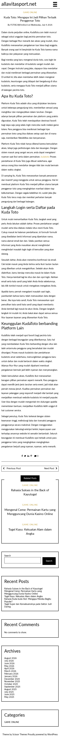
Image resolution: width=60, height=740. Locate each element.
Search (7, 556)
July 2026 (9, 661)
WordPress (52, 735)
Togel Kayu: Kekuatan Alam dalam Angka (23, 596)
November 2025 (12, 682)
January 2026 (10, 676)
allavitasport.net (18, 4)
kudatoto (45, 157)
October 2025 (11, 684)
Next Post (49, 468)
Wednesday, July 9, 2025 (41, 25)
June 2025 (9, 694)
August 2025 (10, 689)
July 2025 (9, 692)
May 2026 (9, 666)
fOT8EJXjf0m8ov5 (19, 25)
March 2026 (10, 671)
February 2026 (11, 674)
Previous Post (13, 468)
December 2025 (12, 679)
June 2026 (9, 663)
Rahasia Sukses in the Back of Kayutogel (23, 589)
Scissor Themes (19, 735)
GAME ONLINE (30, 13)
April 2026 (9, 669)
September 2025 (12, 687)
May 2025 (9, 697)
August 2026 (10, 658)
